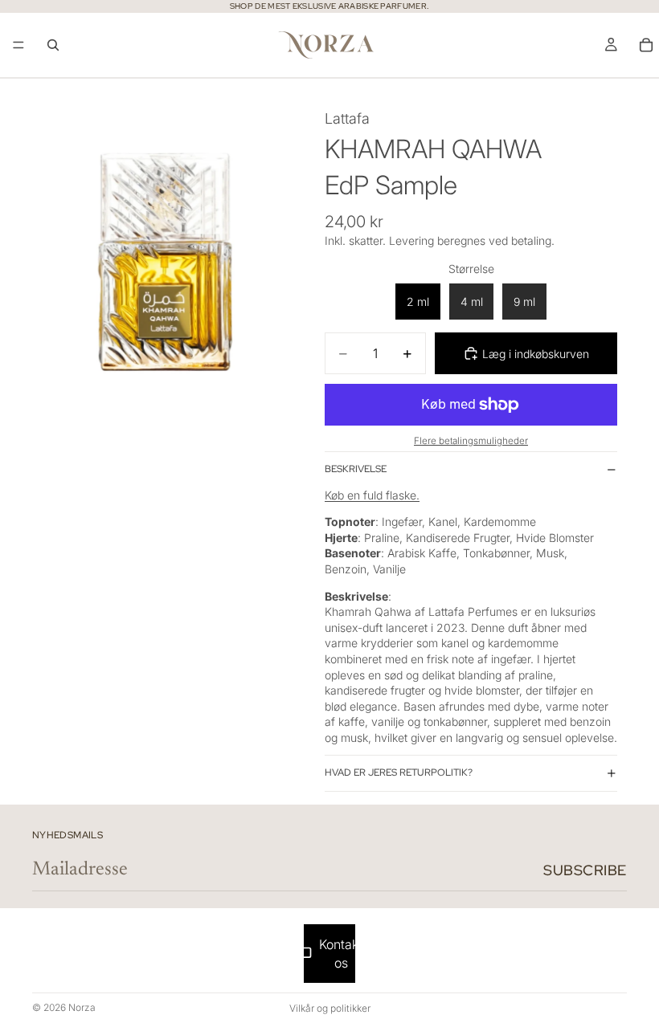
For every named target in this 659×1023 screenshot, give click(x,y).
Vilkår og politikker (329, 1008)
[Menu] (18, 44)
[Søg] (53, 45)
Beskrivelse (356, 469)
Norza (82, 1007)
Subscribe (585, 870)
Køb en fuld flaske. (372, 495)
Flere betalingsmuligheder (471, 440)
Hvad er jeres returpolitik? (399, 772)
